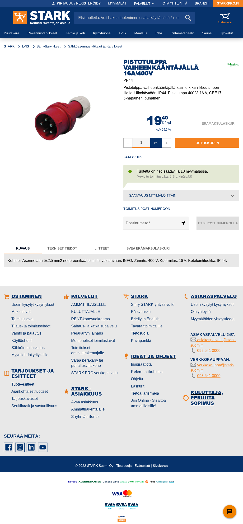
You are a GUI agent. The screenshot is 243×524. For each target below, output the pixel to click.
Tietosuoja (140, 333)
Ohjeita (137, 379)
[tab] (23, 248)
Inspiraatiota (141, 364)
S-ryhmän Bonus (85, 417)
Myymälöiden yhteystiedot (212, 319)
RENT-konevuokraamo (90, 319)
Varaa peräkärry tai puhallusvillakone (87, 363)
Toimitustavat (22, 319)
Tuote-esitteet (22, 384)
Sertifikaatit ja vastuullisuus (34, 406)
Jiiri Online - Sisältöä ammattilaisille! (148, 403)
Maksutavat (21, 312)
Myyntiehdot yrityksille (29, 355)
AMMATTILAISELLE (88, 304)
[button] (181, 195)
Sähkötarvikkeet (49, 46)
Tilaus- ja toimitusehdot (30, 326)
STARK (9, 46)
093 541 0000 (208, 351)
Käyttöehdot (21, 341)
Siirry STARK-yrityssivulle (152, 304)
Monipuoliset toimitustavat (93, 341)
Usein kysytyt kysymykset (32, 304)
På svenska (141, 312)
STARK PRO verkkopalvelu (94, 373)
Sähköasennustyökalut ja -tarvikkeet (95, 46)
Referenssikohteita (147, 372)
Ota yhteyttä (201, 312)
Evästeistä (142, 465)
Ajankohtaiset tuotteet (29, 391)
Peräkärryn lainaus (87, 333)
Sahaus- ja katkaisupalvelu (94, 326)
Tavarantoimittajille (147, 326)
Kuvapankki (141, 341)
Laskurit (137, 386)
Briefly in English (145, 319)
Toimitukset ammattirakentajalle (87, 350)
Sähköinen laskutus (28, 348)
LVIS (25, 46)
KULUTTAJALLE (85, 312)
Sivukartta (160, 465)
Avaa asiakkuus (84, 402)
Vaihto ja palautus (26, 333)
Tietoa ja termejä (145, 393)
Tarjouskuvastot (24, 399)
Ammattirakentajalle (88, 409)
